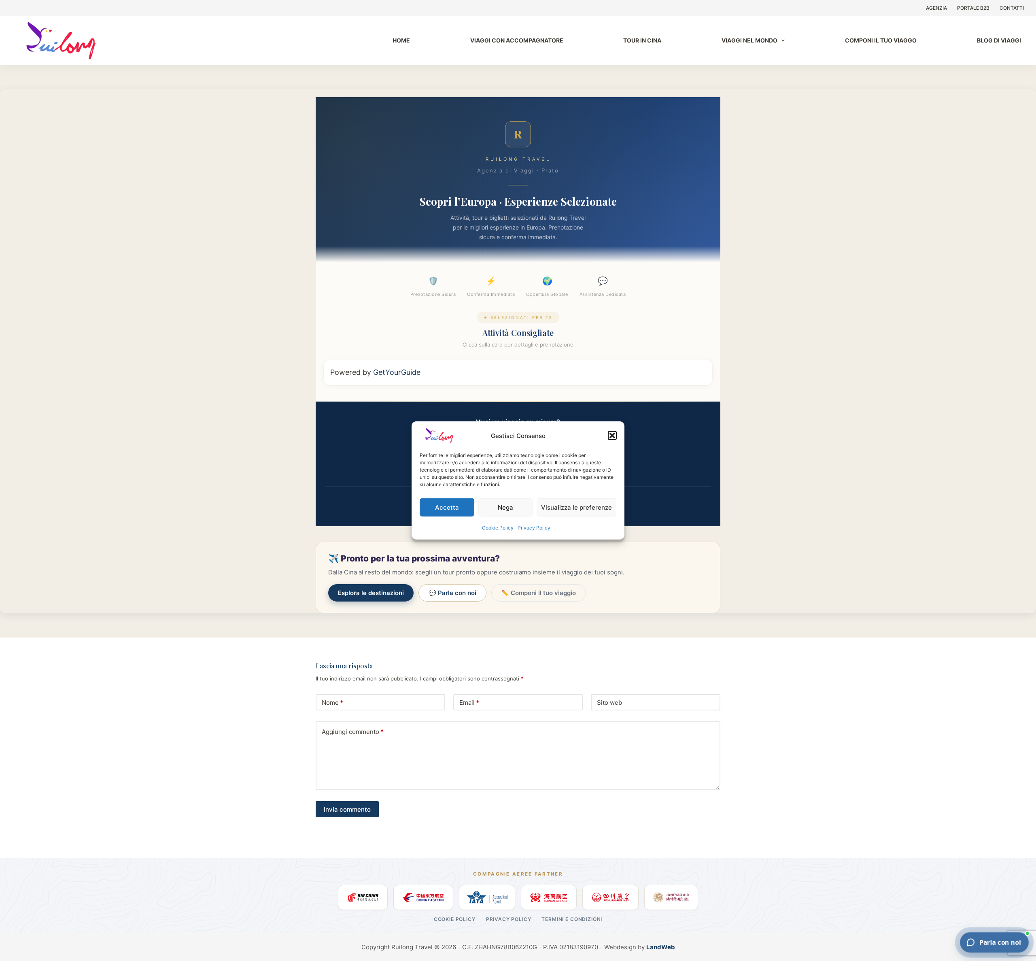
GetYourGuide (396, 372)
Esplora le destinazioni (371, 593)
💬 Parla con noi (452, 593)
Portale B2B (973, 8)
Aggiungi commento (353, 732)
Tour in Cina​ (642, 40)
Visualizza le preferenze (576, 507)
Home (401, 40)
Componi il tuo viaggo (881, 40)
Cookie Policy (498, 528)
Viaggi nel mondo (749, 40)
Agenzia (936, 8)
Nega (505, 507)
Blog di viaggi (999, 40)
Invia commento (347, 809)
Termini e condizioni (571, 919)
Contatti (1012, 8)
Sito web (609, 702)
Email (469, 702)
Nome (332, 702)
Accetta (447, 507)
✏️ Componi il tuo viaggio (538, 593)
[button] (612, 436)
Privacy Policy (534, 528)
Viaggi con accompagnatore (516, 40)
